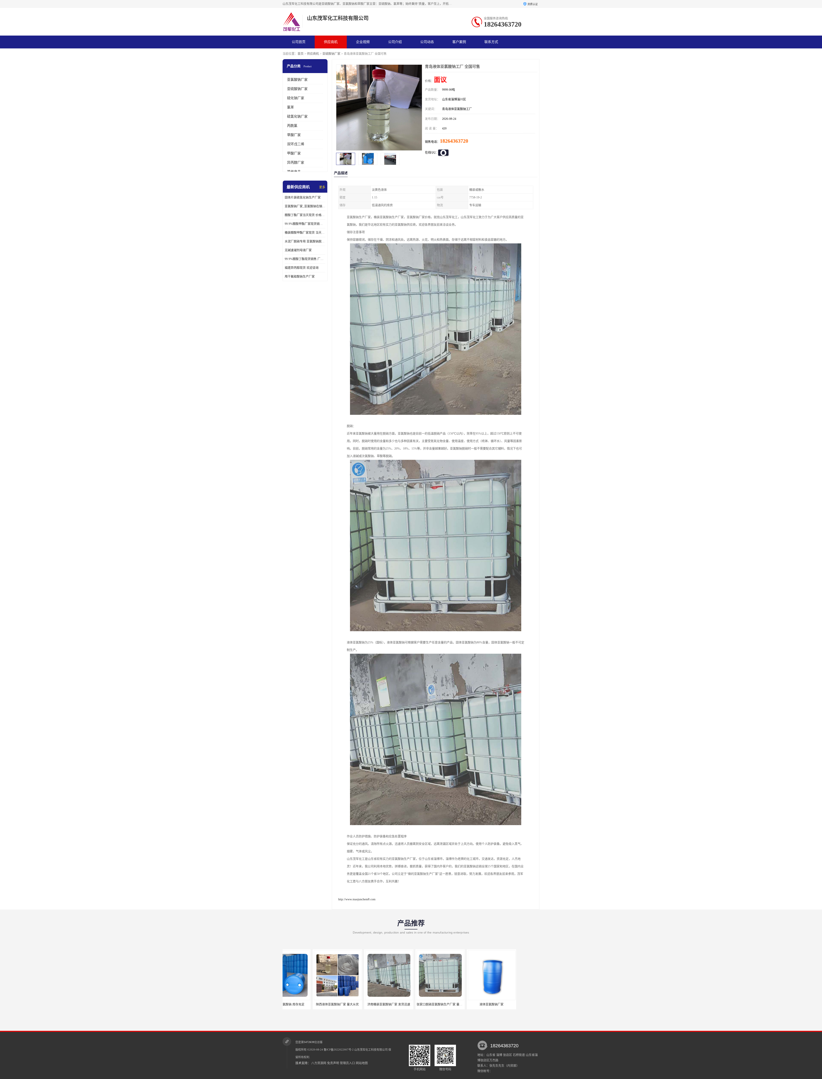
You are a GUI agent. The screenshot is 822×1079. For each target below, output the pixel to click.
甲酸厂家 (294, 153)
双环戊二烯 (295, 144)
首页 (301, 53)
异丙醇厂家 (295, 162)
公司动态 (427, 42)
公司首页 (298, 42)
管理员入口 (347, 1063)
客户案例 (459, 42)
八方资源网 (318, 1063)
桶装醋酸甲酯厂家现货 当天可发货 (305, 232)
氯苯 (290, 107)
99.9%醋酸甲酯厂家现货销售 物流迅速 (305, 223)
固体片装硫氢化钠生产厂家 (303, 197)
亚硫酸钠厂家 (331, 53)
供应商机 (331, 42)
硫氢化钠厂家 (297, 116)
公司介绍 (395, 42)
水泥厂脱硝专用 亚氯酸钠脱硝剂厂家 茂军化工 (305, 241)
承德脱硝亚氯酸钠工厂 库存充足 (461, 1004)
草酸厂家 (294, 135)
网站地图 (362, 1063)
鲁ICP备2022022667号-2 (339, 1049)
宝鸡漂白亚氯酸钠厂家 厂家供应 (512, 1004)
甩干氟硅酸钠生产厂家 (300, 276)
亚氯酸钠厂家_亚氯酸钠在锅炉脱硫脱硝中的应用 (305, 206)
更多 (322, 187)
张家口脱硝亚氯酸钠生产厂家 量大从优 (361, 1004)
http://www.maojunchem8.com (356, 899)
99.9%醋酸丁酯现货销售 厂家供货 (305, 259)
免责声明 (333, 1063)
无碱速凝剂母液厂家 (298, 250)
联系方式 (491, 42)
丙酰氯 (292, 125)
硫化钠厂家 (295, 98)
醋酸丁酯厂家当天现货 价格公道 (305, 215)
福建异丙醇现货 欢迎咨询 (302, 267)
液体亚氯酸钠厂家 (410, 1004)
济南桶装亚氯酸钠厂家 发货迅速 (307, 1004)
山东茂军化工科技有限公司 (371, 1049)
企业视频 (363, 42)
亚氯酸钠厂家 (297, 79)
